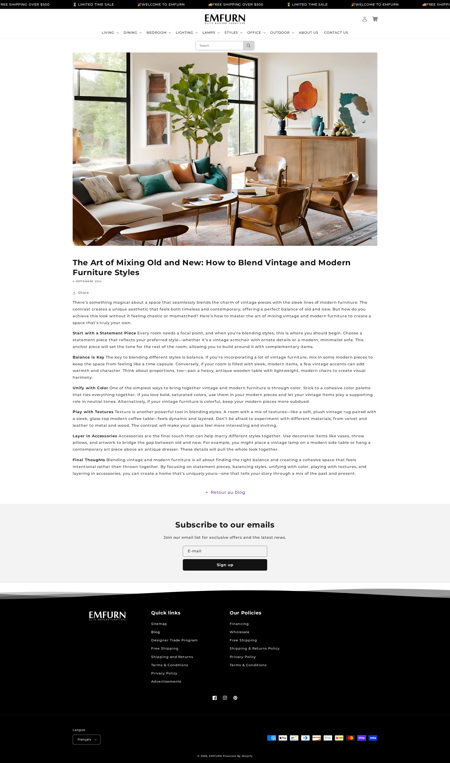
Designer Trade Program (174, 640)
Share (83, 293)
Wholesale (240, 632)
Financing (239, 624)
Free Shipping (164, 648)
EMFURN (215, 756)
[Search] (248, 45)
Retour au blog (228, 492)
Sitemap (159, 624)
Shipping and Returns (172, 657)
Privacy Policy (164, 673)
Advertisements (166, 681)
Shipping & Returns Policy (255, 648)
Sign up (225, 565)
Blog (155, 632)
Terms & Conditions (169, 665)
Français (84, 739)
